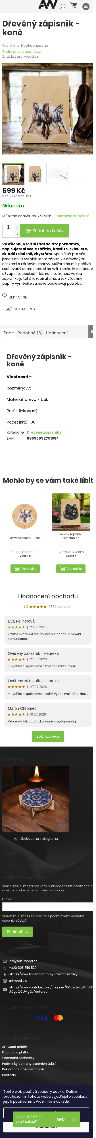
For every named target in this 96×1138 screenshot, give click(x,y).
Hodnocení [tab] (57, 333)
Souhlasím (46, 1127)
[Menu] (85, 6)
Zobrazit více (48, 736)
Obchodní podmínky (18, 1058)
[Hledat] (62, 6)
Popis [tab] (9, 333)
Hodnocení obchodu (48, 596)
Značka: (20, 56)
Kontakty (9, 1075)
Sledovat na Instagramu (39, 838)
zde (66, 1101)
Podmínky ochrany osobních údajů (29, 1063)
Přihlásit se (17, 931)
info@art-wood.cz (23, 961)
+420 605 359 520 (23, 968)
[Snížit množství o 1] (17, 234)
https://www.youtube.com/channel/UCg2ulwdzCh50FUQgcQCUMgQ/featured (51, 989)
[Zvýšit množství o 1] (17, 227)
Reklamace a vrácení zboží (23, 1069)
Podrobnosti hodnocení (23, 51)
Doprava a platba (15, 1052)
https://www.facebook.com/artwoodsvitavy (43, 974)
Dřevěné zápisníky (44, 432)
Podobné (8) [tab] (30, 333)
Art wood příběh (14, 1047)
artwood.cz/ (18, 980)
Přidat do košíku (48, 230)
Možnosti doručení (73, 216)
